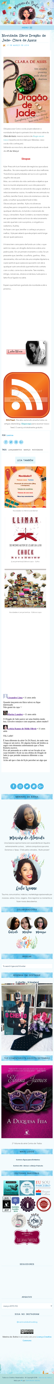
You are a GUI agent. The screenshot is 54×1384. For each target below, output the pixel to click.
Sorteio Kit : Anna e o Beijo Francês (28, 1166)
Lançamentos (15, 449)
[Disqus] (26, 656)
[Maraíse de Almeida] (27, 839)
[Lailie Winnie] (27, 891)
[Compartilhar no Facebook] (6, 442)
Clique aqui (26, 423)
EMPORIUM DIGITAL (33, 1380)
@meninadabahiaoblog (27, 1321)
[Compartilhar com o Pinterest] (16, 442)
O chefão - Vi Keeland (27, 982)
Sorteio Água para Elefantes (28, 1160)
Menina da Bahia (45, 1377)
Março (27, 449)
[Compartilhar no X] (11, 442)
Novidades (37, 449)
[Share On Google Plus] (21, 442)
